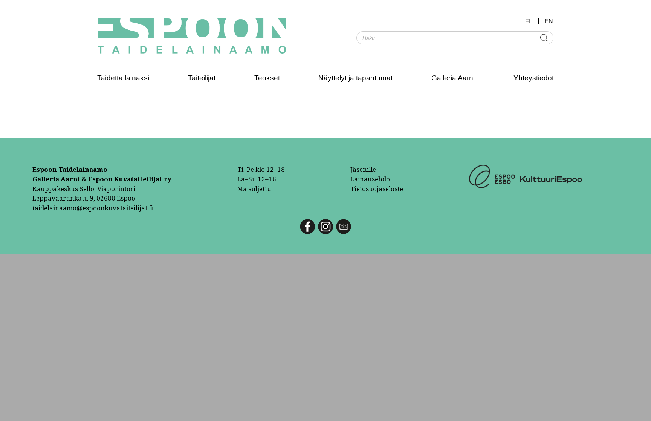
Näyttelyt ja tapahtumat (355, 78)
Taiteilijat (201, 78)
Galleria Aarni (453, 78)
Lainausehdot (371, 179)
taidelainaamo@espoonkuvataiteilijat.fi (92, 208)
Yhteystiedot (533, 78)
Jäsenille (363, 169)
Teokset (267, 78)
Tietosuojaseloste (376, 188)
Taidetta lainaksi (123, 78)
